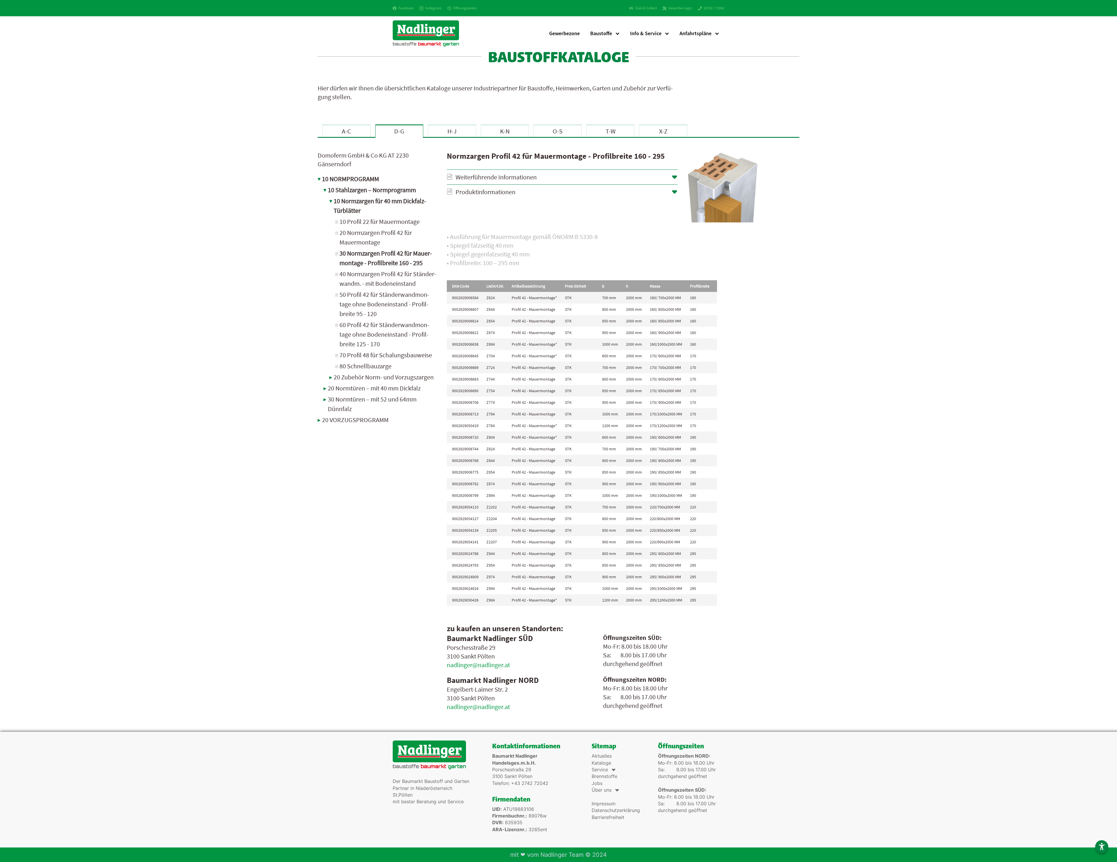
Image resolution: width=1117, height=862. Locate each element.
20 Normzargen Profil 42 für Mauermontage (375, 237)
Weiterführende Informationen (496, 177)
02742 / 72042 (714, 8)
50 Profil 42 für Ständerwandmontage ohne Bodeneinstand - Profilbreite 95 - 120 (384, 304)
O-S (558, 131)
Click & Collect (646, 8)
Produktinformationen (485, 192)
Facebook (406, 8)
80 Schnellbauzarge (365, 366)
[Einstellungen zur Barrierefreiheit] (1101, 846)
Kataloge (601, 763)
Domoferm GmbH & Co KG (363, 159)
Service (603, 769)
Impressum (604, 803)
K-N (505, 131)
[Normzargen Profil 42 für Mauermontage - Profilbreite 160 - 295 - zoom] (722, 187)
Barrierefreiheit (608, 817)
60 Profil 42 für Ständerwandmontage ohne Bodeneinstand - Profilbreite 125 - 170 (384, 334)
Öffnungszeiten (465, 8)
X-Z (663, 131)
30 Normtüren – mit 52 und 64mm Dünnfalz (372, 404)
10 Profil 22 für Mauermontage (379, 221)
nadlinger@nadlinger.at (478, 665)
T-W (611, 131)
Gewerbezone (564, 33)
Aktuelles (602, 756)
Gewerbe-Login (680, 8)
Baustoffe (601, 33)
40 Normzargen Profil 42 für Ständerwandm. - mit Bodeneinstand (387, 279)
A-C (346, 131)
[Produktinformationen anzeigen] (603, 250)
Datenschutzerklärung (616, 810)
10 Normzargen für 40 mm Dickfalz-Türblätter (380, 206)
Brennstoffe (604, 776)
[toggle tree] (378, 178)
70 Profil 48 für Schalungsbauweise (385, 355)
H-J (452, 131)
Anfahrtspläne (696, 33)
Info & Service (645, 33)
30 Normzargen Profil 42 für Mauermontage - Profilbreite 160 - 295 (385, 258)
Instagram (433, 8)
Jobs (597, 783)
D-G (399, 131)
